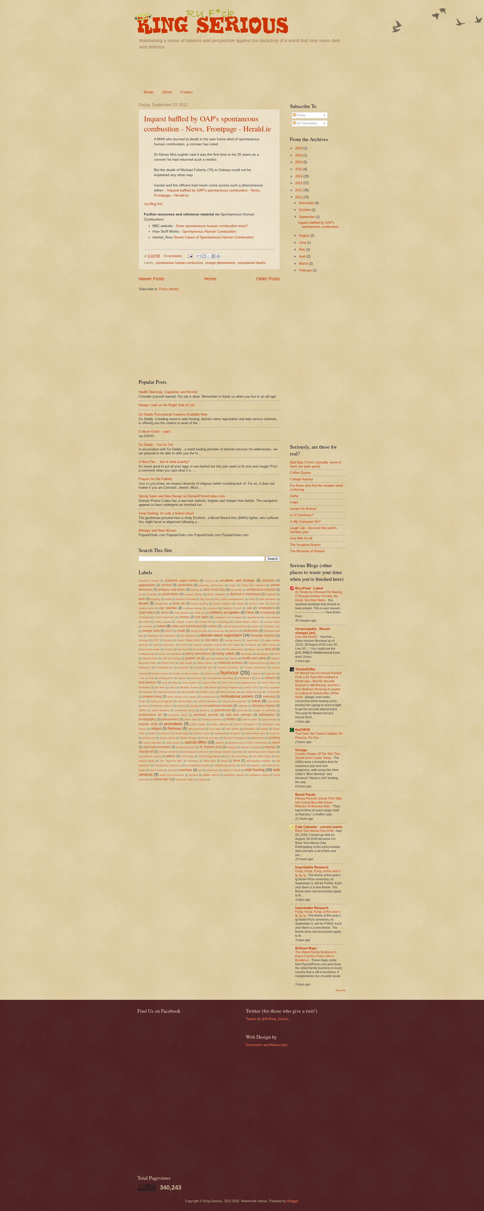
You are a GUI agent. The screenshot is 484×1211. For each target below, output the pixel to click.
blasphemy (161, 603)
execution (168, 644)
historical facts (257, 663)
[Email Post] (190, 256)
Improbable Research (311, 867)
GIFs (277, 653)
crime (161, 626)
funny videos (225, 653)
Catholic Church (231, 608)
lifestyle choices (189, 687)
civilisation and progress (228, 617)
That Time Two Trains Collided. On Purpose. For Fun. (318, 735)
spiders (220, 742)
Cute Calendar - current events (318, 827)
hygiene (256, 673)
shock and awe (210, 737)
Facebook (251, 644)
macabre (147, 692)
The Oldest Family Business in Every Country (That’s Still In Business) (316, 956)
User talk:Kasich (306, 637)
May (302, 249)
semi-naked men (255, 733)
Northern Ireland (162, 705)
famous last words (149, 649)
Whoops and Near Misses (157, 530)
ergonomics (253, 640)
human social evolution (186, 673)
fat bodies (198, 649)
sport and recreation (157, 747)
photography (147, 719)
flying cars (254, 649)
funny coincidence (198, 653)
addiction (268, 580)
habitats (220, 658)
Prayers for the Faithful (155, 479)
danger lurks (151, 630)
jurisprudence (249, 682)
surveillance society (150, 756)
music (142, 701)
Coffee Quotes (300, 473)
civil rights (201, 617)
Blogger (292, 1201)
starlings (231, 747)
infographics (166, 678)
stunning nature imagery (262, 751)
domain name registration (221, 635)
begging (155, 599)
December (307, 203)
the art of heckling (237, 756)
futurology (246, 653)
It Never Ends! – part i (155, 431)
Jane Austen (189, 682)
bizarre (143, 603)
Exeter (183, 644)
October (305, 210)
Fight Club (215, 649)
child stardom (182, 612)
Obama (181, 705)
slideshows (257, 737)
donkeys (143, 640)
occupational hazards (217, 705)
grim (208, 658)
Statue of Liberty (250, 747)
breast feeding (199, 603)
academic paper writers (181, 580)
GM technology (171, 658)
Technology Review (210, 756)
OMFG (142, 710)
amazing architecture (211, 585)
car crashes (168, 608)
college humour (185, 621)
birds (252, 599)
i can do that (146, 678)
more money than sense (181, 696)
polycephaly (269, 719)
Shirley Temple (188, 737)
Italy (174, 682)
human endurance (255, 667)
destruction (251, 630)
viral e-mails (156, 770)
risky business (196, 728)
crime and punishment (186, 626)
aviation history (193, 594)
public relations (220, 724)
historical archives (230, 662)
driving (168, 640)
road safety (232, 728)
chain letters (147, 612)
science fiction (201, 733)
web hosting (254, 769)
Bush (273, 603)
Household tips (203, 667)
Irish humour (147, 682)
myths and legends (161, 701)
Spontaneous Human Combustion (209, 231)
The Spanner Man (171, 760)
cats (249, 608)
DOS (156, 640)
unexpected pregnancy (168, 765)
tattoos (170, 756)
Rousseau (250, 728)
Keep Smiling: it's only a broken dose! (166, 513)
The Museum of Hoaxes (307, 551)
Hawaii (233, 658)
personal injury (178, 714)
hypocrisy (270, 673)
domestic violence (263, 635)
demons (234, 630)
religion (156, 728)
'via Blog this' (153, 204)
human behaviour (228, 667)
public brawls (197, 724)
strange (270, 747)
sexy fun (275, 733)
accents (209, 580)
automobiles (170, 594)
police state (191, 719)
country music (272, 621)
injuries (182, 678)
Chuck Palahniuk (164, 617)
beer (142, 598)
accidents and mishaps (237, 580)
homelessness (164, 667)
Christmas (144, 617)
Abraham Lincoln (149, 580)
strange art (146, 751)
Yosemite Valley (185, 779)
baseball (271, 594)
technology (187, 756)
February (306, 270)
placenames (170, 719)
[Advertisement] (242, 68)
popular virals (148, 724)
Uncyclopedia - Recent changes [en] (312, 631)
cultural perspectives (234, 626)
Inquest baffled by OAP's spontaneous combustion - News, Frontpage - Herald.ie (207, 123)
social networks (152, 742)
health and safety (254, 658)
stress (239, 751)
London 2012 (251, 687)
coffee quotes (163, 621)
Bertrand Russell (186, 599)
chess (165, 612)
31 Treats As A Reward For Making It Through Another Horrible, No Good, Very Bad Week (318, 596)
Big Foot (205, 599)
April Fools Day (214, 589)
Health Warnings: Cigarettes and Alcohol (168, 392)
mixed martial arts (230, 692)
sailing (264, 728)
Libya (172, 687)
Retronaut (175, 728)
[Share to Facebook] (213, 256)
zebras (202, 779)
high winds (185, 663)
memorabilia (188, 692)
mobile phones (253, 692)
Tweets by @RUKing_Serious (267, 1019)
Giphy (294, 496)
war (200, 770)
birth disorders (267, 599)
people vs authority (264, 710)
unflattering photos (225, 765)
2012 (299, 190)
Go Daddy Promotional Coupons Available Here (173, 414)
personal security (206, 714)
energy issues (233, 640)
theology (193, 760)
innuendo (196, 678)
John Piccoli (229, 682)
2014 (299, 176)
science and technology (175, 733)
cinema (184, 617)
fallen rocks (269, 644)
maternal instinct (166, 692)
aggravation (147, 585)
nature (256, 701)
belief (168, 599)
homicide (183, 667)
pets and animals (239, 714)
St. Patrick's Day (210, 747)
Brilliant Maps (306, 948)
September (307, 217)
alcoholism (185, 585)
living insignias (230, 687)
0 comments (173, 256)
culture (255, 626)
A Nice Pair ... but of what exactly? (164, 462)
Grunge (301, 750)
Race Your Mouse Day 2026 (315, 831)
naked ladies (185, 701)
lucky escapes (271, 687)
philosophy (266, 714)
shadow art (148, 737)
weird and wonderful (172, 775)
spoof (276, 742)
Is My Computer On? (305, 522)
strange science (222, 751)
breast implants (222, 603)
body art (179, 603)
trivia (236, 760)
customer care (271, 626)
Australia (152, 594)
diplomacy (153, 635)
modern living (152, 696)
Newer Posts (151, 278)
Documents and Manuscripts (267, 1045)
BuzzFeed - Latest (309, 588)
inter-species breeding (220, 678)
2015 (299, 169)
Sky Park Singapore (235, 737)
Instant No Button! (303, 509)
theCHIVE (302, 730)
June (303, 242)
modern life (273, 692)
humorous (210, 673)
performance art (150, 714)
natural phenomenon (234, 701)
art (140, 594)
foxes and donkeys (170, 653)
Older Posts (268, 278)
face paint (233, 644)
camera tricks (146, 608)
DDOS (169, 630)
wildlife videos (211, 775)
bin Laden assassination (229, 599)
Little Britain (210, 687)
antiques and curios (171, 589)
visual (171, 770)
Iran (258, 678)
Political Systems (212, 719)
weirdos (193, 775)
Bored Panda (305, 794)
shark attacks (167, 737)
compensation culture (246, 621)
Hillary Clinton (205, 663)
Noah (145, 705)
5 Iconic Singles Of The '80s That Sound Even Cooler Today (317, 756)
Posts (300, 115)
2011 (299, 197)
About (167, 91)
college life (205, 621)
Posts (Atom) (168, 289)
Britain (240, 603)
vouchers (185, 770)
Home (149, 91)
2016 (299, 162)
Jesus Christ (209, 682)
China (250, 612)
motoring (269, 696)
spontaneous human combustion (179, 263)
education (212, 640)
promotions (173, 724)
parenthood (222, 710)
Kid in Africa (269, 682)
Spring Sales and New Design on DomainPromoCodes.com (182, 496)
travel (224, 760)
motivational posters (237, 696)
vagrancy (256, 765)
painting (204, 710)
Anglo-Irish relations (253, 585)
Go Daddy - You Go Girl (156, 445)
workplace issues (234, 775)
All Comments (306, 123)
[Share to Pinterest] (218, 256)
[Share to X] (208, 256)
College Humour (301, 479)
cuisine (212, 626)
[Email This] (199, 256)
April (303, 256)
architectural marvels (261, 589)
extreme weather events (207, 644)
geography (263, 653)
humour (229, 672)
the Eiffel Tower (262, 756)
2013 (299, 183)
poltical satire (249, 719)
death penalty (199, 630)
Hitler (273, 663)
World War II (162, 779)
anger (232, 585)
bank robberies (216, 594)
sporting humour (185, 747)
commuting (222, 621)
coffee (146, 621)
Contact (186, 91)
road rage (215, 728)
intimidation (244, 678)
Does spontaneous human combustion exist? (212, 226)
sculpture (235, 733)
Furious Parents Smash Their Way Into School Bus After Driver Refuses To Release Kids (318, 802)
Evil (156, 644)
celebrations (266, 608)
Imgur (294, 502)
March (304, 263)
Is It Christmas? (301, 515)
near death (273, 701)
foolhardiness (146, 653)
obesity (194, 705)
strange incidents (169, 751)
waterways (212, 770)
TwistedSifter (305, 669)
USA (243, 765)
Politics (231, 719)
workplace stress (259, 775)
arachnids (236, 589)
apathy (195, 589)
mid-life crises (207, 692)
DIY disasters (188, 635)
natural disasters (207, 701)
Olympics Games (263, 705)
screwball (220, 733)
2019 (299, 148)
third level (210, 760)
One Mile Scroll (301, 538)
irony (164, 682)
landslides (144, 687)
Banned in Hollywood (245, 594)
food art (270, 649)
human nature (160, 673)
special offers (196, 742)
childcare (199, 612)
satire (152, 733)
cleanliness (253, 617)
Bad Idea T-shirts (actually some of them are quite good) (315, 464)
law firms (160, 687)
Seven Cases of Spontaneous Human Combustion (214, 237)
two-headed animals (258, 760)
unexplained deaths (251, 263)
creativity (147, 626)
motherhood (208, 696)
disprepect (170, 635)
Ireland (270, 677)
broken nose (256, 603)
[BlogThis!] (203, 256)
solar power (173, 742)
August (304, 235)
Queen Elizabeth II (245, 724)
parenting (242, 710)
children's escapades (224, 612)
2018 (299, 155)
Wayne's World (231, 770)
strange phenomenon (220, 263)
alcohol (166, 585)
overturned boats (184, 710)
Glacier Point (150, 658)
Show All (340, 990)
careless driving (193, 608)
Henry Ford (168, 663)
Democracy (218, 630)
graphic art (192, 658)
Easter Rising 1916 (188, 640)
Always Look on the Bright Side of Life (167, 405)
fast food (182, 649)
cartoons (212, 608)
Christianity (267, 612)
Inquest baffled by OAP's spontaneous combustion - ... (321, 224)
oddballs (243, 705)
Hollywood (144, 667)
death (181, 630)
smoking (274, 737)
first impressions (234, 649)
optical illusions (160, 710)
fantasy (168, 649)
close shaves (272, 617)
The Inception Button (305, 545)
